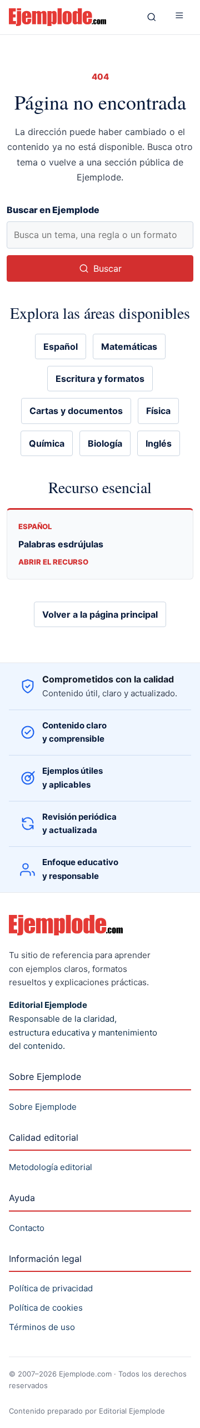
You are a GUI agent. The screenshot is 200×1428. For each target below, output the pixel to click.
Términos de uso (42, 1327)
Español (60, 346)
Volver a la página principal (100, 614)
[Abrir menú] (179, 17)
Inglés (159, 443)
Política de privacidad (51, 1288)
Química (46, 443)
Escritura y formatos (100, 378)
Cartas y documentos (76, 410)
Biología (105, 443)
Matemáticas (129, 346)
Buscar (107, 268)
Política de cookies (46, 1307)
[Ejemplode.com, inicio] (70, 17)
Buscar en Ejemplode (53, 209)
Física (158, 410)
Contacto (26, 1228)
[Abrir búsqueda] (151, 17)
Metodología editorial (50, 1167)
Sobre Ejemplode (43, 1106)
